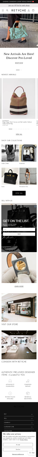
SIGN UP (19, 234)
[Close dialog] (35, 206)
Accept (18, 445)
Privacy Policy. (24, 440)
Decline (18, 449)
